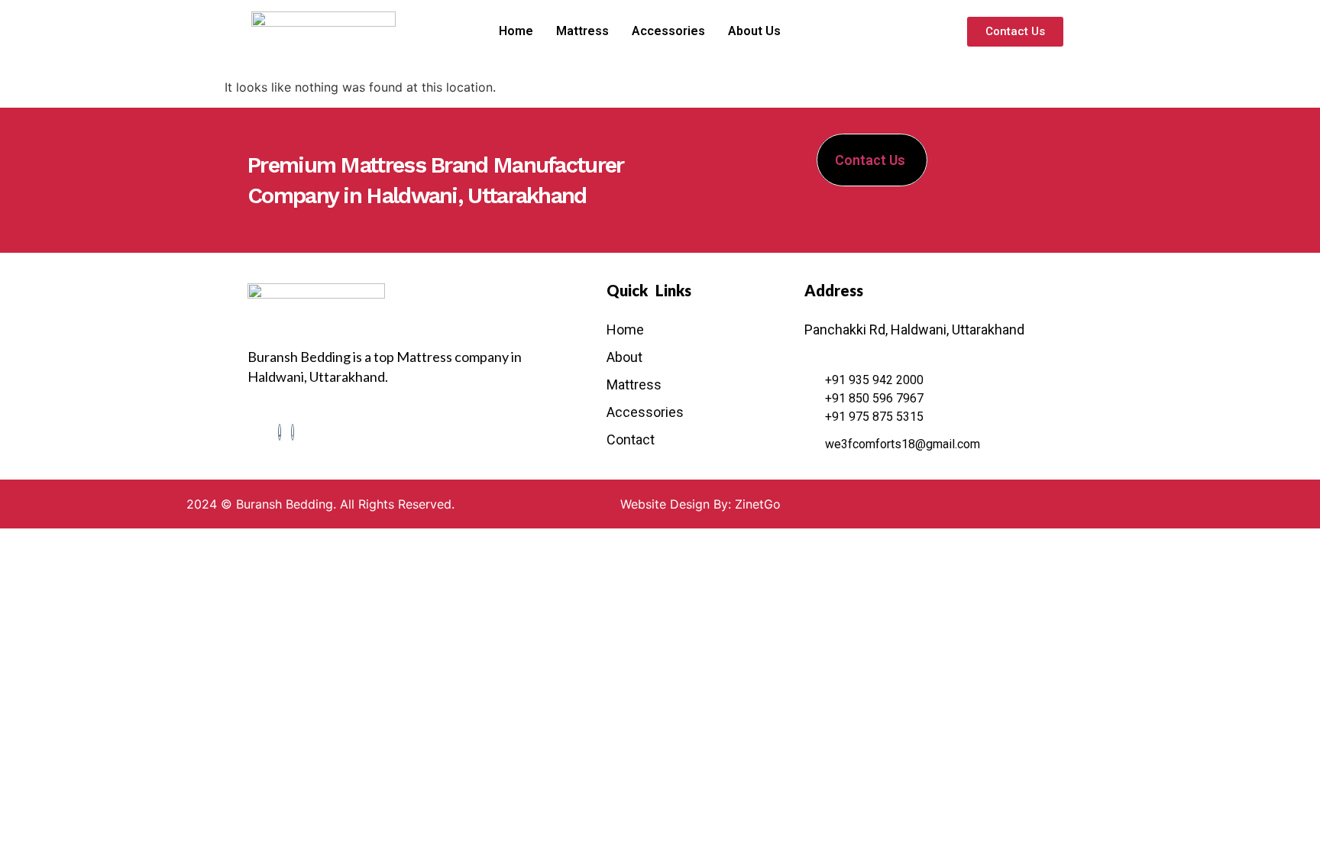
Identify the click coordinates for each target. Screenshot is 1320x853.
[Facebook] (279, 432)
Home (516, 31)
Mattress (582, 31)
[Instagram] (292, 432)
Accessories (668, 31)
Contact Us (870, 160)
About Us (754, 31)
